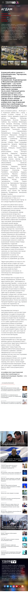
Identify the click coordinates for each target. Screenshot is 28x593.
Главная (4, 6)
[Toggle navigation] (3, 2)
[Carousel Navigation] (23, 58)
